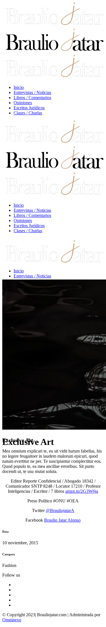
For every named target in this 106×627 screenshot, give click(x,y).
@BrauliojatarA (60, 510)
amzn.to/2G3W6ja (81, 491)
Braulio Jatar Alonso (62, 520)
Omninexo (11, 619)
